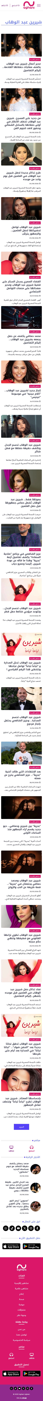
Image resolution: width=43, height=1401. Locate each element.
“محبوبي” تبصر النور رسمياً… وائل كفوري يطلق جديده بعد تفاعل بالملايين (17, 1205)
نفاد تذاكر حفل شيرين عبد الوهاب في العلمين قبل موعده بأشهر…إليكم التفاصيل (23, 992)
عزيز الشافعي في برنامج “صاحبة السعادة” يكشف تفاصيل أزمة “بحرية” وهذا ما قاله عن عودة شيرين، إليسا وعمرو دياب (22, 559)
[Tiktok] (12, 1228)
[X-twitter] (24, 1228)
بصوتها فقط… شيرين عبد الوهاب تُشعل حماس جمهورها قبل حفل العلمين (23, 502)
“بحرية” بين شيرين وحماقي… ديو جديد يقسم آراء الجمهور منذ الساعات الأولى (22, 829)
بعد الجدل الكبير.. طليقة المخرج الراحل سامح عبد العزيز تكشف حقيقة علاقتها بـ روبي (17, 1186)
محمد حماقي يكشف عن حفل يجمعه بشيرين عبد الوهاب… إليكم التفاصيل (24, 339)
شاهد (11, 1151)
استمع (32, 1151)
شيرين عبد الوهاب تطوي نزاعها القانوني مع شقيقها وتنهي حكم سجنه (22, 938)
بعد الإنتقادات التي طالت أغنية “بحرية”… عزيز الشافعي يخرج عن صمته (22, 775)
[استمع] (31, 1147)
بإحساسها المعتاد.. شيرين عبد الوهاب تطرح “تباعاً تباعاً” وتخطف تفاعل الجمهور (21, 1101)
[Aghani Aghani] (29, 5)
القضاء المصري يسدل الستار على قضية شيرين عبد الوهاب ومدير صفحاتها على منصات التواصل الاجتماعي (21, 286)
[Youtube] (18, 1228)
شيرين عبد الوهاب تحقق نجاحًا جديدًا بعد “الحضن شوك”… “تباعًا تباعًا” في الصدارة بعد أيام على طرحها (22, 1049)
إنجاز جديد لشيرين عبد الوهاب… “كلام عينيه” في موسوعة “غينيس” (22, 393)
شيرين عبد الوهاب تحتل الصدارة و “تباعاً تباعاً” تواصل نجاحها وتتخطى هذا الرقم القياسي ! (22, 666)
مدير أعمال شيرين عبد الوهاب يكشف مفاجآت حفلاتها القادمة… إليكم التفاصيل (21, 67)
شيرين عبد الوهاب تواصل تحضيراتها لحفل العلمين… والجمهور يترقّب (26, 230)
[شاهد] (11, 1147)
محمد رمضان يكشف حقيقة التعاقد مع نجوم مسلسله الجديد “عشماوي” (17, 1168)
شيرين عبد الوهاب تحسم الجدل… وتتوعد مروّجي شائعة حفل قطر (22, 610)
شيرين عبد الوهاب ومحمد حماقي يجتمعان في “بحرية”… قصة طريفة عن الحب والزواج (24, 883)
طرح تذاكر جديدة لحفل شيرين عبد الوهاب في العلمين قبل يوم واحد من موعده (22, 176)
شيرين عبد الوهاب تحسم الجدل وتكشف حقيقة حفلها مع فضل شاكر (23, 448)
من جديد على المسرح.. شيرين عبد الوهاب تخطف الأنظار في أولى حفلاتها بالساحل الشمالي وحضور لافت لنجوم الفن (22, 123)
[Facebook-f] (37, 1228)
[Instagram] (31, 1228)
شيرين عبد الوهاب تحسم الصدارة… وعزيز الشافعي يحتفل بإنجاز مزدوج (22, 720)
